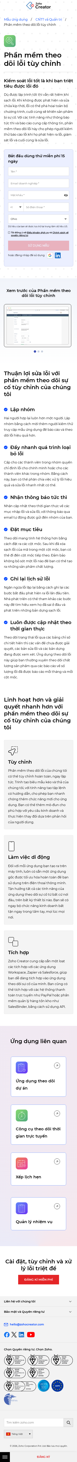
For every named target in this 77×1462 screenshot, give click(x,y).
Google (50, 255)
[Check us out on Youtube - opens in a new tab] (31, 1335)
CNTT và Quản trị (49, 19)
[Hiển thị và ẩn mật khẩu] (66, 195)
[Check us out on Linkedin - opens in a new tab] (22, 1335)
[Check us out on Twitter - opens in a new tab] (14, 1334)
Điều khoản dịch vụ (38, 232)
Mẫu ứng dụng (16, 19)
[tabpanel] (37, 325)
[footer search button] (68, 1422)
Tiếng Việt (17, 1434)
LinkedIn (58, 255)
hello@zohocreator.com (27, 1324)
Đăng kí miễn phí (38, 1279)
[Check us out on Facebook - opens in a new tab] (7, 1335)
